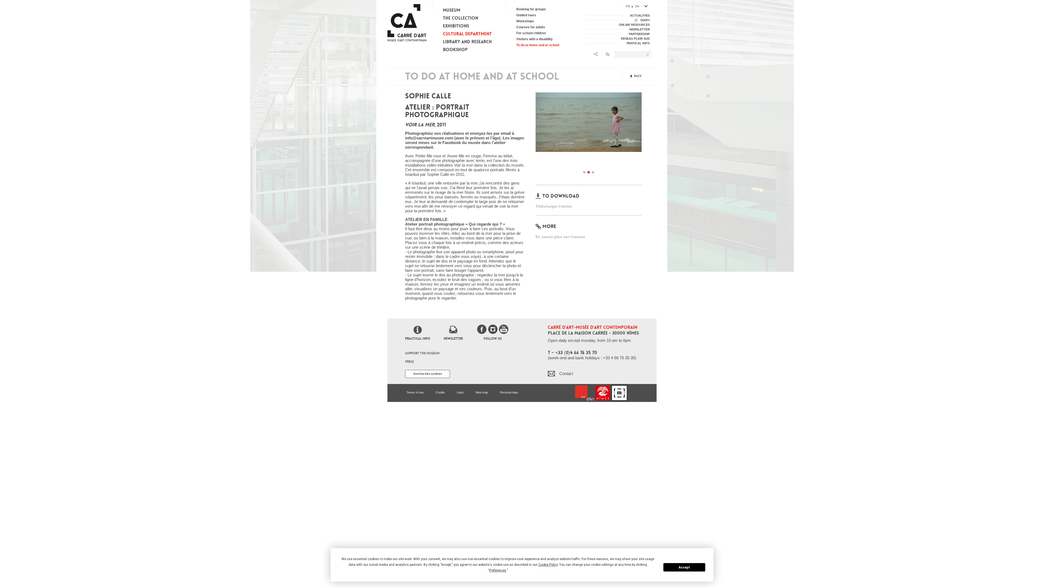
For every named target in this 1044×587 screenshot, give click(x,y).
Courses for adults (530, 27)
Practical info (417, 338)
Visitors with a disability (534, 39)
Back (638, 76)
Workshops (525, 21)
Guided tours (526, 15)
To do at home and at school (537, 45)
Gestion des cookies (427, 373)
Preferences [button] (497, 570)
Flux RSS (608, 54)
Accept (684, 567)
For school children (531, 33)
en (637, 6)
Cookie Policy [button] (548, 565)
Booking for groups (531, 9)
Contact (566, 373)
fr (628, 6)
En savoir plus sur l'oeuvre (560, 237)
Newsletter (453, 338)
